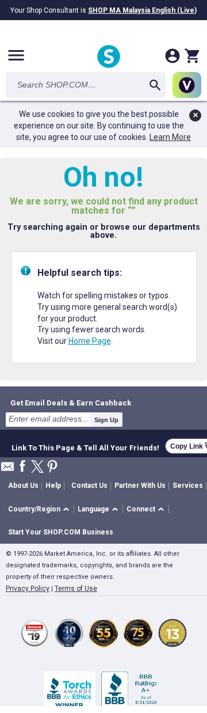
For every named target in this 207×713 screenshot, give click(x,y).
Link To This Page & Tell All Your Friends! (85, 446)
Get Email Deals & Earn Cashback (70, 403)
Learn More (170, 137)
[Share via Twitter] (37, 467)
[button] (40, 509)
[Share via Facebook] (22, 466)
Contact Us (89, 485)
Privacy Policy (27, 589)
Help (53, 485)
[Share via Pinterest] (52, 467)
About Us (23, 485)
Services (187, 485)
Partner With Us (140, 485)
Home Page (89, 341)
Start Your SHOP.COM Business (60, 532)
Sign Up (106, 419)
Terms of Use (76, 589)
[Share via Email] (7, 469)
